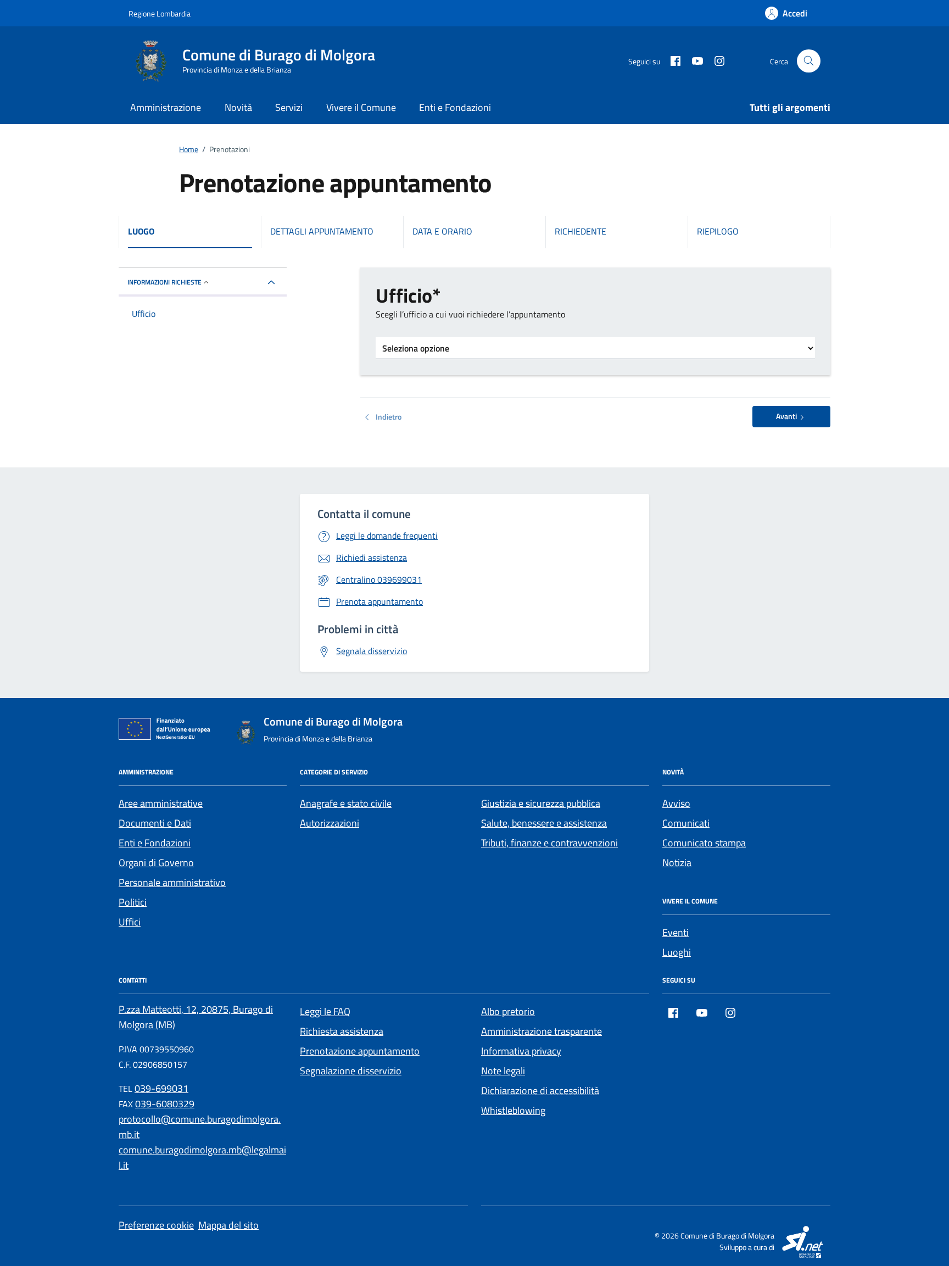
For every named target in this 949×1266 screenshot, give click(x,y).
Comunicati (686, 823)
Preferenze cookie (156, 1225)
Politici (133, 902)
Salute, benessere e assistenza (544, 823)
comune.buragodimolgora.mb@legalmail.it (202, 1157)
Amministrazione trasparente (541, 1031)
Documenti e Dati (155, 823)
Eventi (675, 932)
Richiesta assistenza (341, 1031)
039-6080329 (164, 1103)
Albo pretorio (508, 1011)
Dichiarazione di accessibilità (540, 1090)
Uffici (130, 921)
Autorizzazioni (329, 823)
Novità (238, 107)
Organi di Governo (156, 862)
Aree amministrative (161, 803)
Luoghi (676, 952)
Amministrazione (165, 107)
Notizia (676, 862)
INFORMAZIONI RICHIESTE (164, 282)
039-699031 (161, 1088)
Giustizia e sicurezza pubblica (540, 803)
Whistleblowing (513, 1110)
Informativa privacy (521, 1051)
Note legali (503, 1070)
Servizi (289, 107)
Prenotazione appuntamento (360, 1051)
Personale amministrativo (172, 882)
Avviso (676, 803)
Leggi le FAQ (325, 1011)
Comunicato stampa (704, 842)
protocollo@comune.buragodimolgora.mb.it (200, 1127)
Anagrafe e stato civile (346, 803)
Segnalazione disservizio (350, 1070)
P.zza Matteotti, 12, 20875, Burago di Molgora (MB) (196, 1017)
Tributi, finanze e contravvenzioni (549, 842)
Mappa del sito (228, 1225)
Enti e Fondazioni (455, 107)
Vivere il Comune (361, 107)
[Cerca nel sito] (808, 61)
